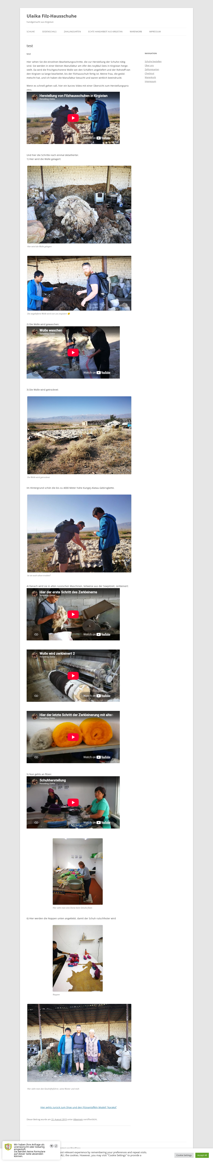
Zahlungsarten (72, 31)
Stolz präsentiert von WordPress (66, 1148)
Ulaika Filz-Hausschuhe (52, 16)
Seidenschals (49, 31)
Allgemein (78, 1119)
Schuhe (31, 31)
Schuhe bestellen (153, 61)
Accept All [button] (202, 1155)
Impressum (155, 31)
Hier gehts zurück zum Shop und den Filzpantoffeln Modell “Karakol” (78, 1107)
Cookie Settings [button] (184, 1155)
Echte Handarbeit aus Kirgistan (105, 31)
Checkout (149, 73)
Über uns (149, 65)
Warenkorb (136, 31)
